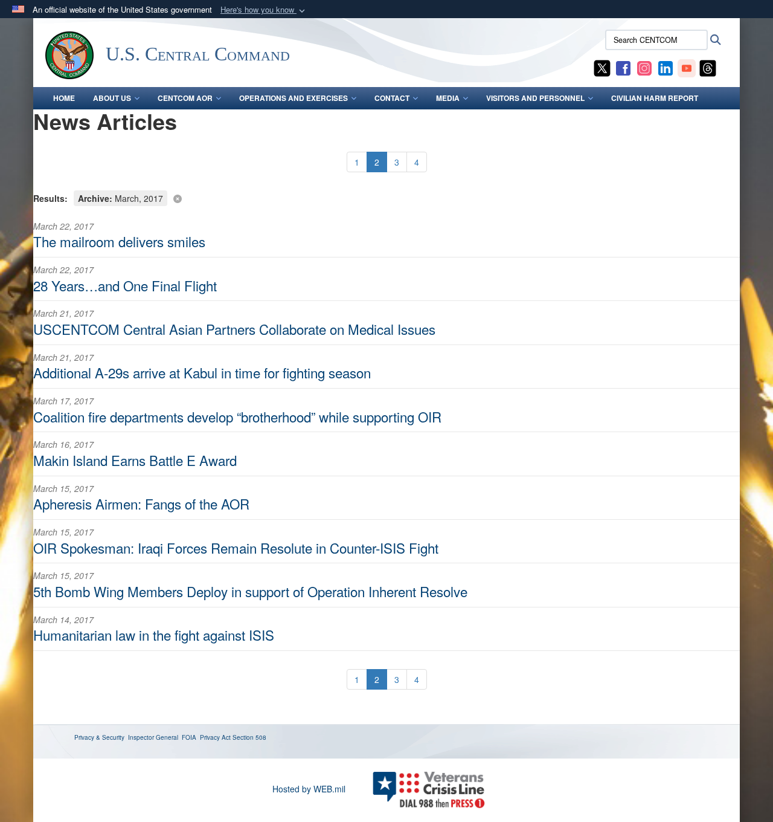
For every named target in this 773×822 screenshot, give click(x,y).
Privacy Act (215, 737)
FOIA (189, 737)
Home (64, 97)
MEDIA (448, 97)
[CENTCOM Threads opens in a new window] (707, 67)
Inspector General (153, 737)
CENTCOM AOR (185, 97)
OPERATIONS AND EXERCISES (293, 97)
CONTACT (391, 97)
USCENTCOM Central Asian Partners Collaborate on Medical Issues (234, 328)
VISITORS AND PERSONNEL (535, 97)
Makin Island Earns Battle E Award (135, 460)
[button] (263, 10)
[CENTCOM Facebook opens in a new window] (623, 67)
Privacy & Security (99, 737)
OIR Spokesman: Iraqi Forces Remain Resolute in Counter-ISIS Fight (235, 547)
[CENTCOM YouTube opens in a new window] (686, 67)
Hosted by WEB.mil (308, 789)
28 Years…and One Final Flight (125, 285)
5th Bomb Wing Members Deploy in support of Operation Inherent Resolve (250, 591)
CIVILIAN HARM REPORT (654, 97)
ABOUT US (112, 97)
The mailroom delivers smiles (119, 241)
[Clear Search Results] (386, 197)
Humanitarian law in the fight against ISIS (153, 634)
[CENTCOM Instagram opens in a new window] (644, 67)
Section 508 (249, 737)
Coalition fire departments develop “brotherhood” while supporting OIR (237, 416)
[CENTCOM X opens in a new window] (602, 67)
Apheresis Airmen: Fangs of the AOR (141, 503)
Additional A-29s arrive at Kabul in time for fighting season (202, 372)
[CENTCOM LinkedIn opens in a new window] (665, 67)
